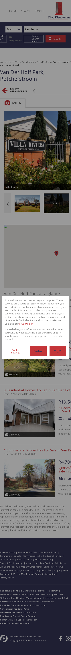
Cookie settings (15, 351)
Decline (38, 351)
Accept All (58, 351)
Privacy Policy (26, 323)
